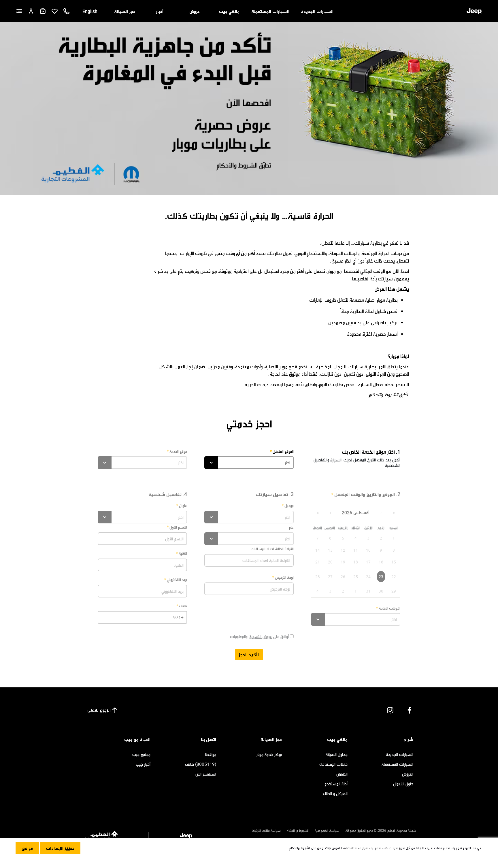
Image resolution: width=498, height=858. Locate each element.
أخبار (159, 11)
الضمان (342, 774)
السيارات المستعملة (270, 11)
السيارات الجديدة (317, 11)
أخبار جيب (143, 764)
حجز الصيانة (124, 11)
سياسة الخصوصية (326, 830)
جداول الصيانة (337, 754)
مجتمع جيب (141, 754)
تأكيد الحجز (249, 654)
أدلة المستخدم (336, 783)
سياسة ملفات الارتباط (266, 830)
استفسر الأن (205, 774)
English (89, 11)
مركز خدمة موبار (269, 754)
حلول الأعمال (403, 783)
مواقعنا (210, 754)
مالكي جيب (229, 11)
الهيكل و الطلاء (335, 793)
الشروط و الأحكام (297, 830)
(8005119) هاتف (200, 764)
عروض (194, 11)
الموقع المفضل (283, 451)
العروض (407, 774)
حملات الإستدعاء (333, 764)
